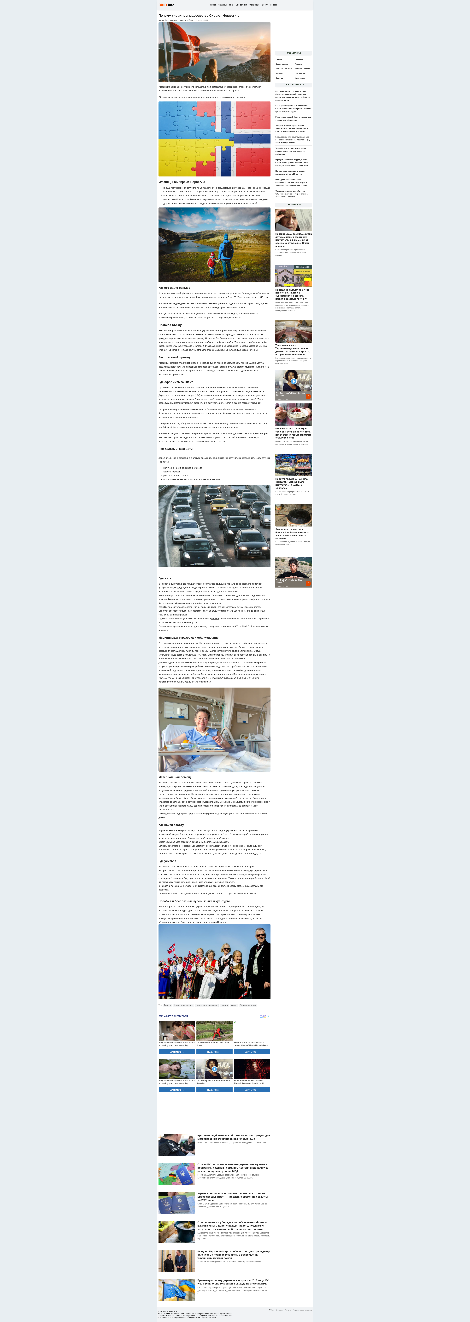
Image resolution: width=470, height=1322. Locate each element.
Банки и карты (282, 64)
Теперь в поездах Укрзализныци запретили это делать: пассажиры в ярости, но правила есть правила (291, 128)
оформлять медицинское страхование (192, 682)
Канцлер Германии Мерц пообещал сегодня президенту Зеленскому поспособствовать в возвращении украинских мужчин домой (233, 1254)
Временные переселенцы (183, 1005)
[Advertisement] (214, 1113)
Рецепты (279, 73)
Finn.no (215, 618)
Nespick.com (175, 622)
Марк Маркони (171, 20)
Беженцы (167, 1005)
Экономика (241, 5)
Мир (231, 5)
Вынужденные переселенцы (207, 1005)
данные (201, 97)
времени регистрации (186, 417)
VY (230, 367)
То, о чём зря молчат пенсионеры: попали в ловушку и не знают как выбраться (290, 151)
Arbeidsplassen (220, 842)
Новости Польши (302, 69)
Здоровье (254, 5)
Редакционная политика (302, 1310)
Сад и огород (300, 73)
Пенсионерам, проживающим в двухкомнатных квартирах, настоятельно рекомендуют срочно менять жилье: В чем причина (293, 240)
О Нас (271, 1310)
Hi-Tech (273, 5)
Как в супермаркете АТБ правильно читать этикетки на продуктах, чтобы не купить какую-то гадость (293, 109)
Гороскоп (299, 64)
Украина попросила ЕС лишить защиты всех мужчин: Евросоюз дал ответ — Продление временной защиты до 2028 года (232, 1197)
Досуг (265, 5)
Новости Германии (284, 69)
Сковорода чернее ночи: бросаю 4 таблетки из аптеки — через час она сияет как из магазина (291, 194)
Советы (279, 78)
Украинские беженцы (248, 1005)
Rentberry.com (191, 622)
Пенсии (279, 59)
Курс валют (300, 78)
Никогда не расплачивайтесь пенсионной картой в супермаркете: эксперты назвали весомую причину (291, 182)
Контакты (279, 1310)
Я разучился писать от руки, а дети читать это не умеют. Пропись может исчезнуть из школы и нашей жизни (291, 163)
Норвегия (224, 1005)
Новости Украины (218, 5)
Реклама (287, 1310)
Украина (234, 1005)
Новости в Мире (186, 20)
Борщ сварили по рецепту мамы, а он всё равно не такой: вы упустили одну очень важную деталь (292, 140)
